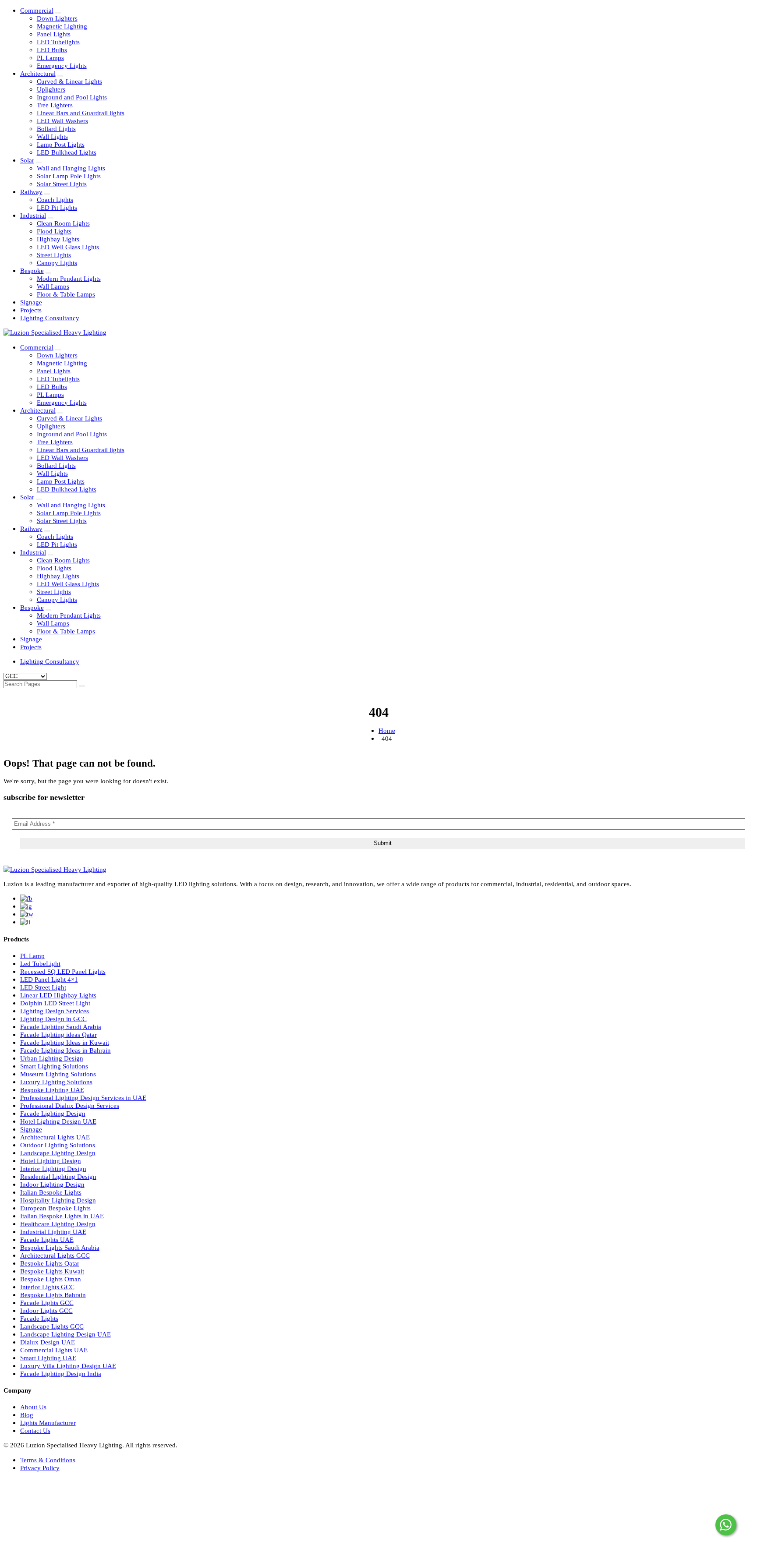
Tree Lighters (55, 105)
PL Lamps (50, 57)
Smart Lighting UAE (48, 1358)
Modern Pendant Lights (69, 278)
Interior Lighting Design (53, 1168)
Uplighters (51, 89)
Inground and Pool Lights (72, 97)
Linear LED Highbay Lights (58, 995)
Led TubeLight (40, 963)
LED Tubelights (58, 42)
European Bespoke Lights (55, 1208)
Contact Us (35, 1430)
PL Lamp (32, 955)
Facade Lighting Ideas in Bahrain (65, 1050)
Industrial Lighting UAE (53, 1231)
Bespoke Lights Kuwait (52, 1271)
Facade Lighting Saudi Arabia (60, 1026)
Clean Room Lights (63, 223)
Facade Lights (39, 1318)
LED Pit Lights (57, 207)
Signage (31, 302)
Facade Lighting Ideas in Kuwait (64, 1042)
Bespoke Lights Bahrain (53, 1294)
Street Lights (54, 254)
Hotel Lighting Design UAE (58, 1121)
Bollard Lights (56, 128)
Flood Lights (54, 231)
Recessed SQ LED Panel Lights (63, 971)
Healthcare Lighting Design (58, 1223)
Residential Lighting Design (58, 1176)
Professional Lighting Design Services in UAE (83, 1097)
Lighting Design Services (54, 1011)
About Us (33, 1407)
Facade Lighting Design (52, 1113)
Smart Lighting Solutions (54, 1066)
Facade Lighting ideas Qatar (58, 1034)
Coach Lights (55, 199)
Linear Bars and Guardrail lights (80, 113)
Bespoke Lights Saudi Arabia (59, 1247)
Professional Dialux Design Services (69, 1105)
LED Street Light (43, 987)
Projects (31, 310)
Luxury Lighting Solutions (56, 1082)
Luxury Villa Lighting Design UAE (68, 1365)
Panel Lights (54, 34)
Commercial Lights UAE (54, 1350)
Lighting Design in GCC (53, 1018)
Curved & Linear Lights (69, 81)
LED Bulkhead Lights (66, 152)
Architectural (38, 73)
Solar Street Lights (62, 183)
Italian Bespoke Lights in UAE (62, 1216)
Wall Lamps (53, 286)
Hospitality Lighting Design (58, 1200)
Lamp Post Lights (61, 144)
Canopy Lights (57, 262)
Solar (27, 160)
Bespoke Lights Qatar (49, 1263)
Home (386, 730)
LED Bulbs (52, 49)
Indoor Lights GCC (46, 1310)
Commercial (36, 10)
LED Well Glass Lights (68, 247)
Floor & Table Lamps (66, 294)
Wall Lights (52, 136)
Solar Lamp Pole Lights (69, 176)
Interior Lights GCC (47, 1287)
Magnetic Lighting (62, 26)
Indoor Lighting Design (52, 1184)
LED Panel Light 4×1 (49, 979)
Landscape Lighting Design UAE (65, 1334)
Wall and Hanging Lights (71, 168)
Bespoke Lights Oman (50, 1279)
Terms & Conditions (47, 1460)
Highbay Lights (58, 239)
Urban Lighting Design (51, 1058)
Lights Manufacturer (48, 1422)
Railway (31, 191)
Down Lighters (57, 18)
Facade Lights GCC (47, 1302)
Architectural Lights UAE (55, 1137)
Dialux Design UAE (47, 1342)
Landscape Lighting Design (58, 1152)
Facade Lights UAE (47, 1239)
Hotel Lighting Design (50, 1160)
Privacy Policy (40, 1467)
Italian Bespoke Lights (50, 1192)
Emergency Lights (62, 65)
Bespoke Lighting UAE (52, 1089)
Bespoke (32, 270)
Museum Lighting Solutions (58, 1074)
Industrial (33, 215)
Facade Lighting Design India (60, 1373)
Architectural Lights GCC (55, 1255)
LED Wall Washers (62, 120)
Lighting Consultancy (49, 318)
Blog (26, 1414)
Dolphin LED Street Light (55, 1003)
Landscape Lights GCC (52, 1326)
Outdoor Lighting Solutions (57, 1145)
